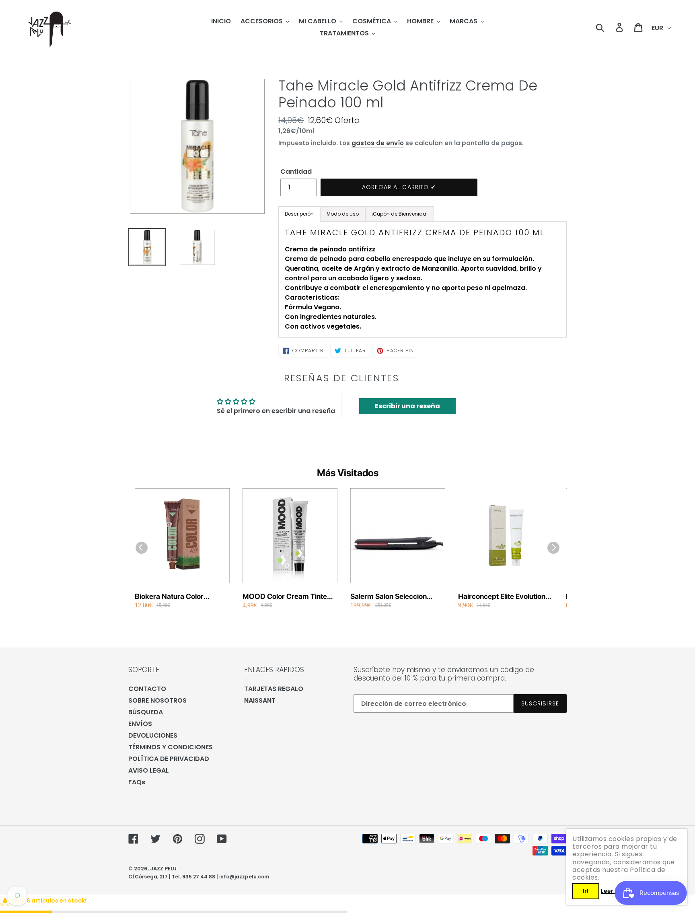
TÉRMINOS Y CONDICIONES (170, 747)
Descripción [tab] (299, 213)
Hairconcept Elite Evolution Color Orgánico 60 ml (501, 596)
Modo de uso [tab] (343, 213)
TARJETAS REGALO (273, 688)
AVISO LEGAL (148, 770)
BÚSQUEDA (145, 712)
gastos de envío (378, 143)
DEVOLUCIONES (152, 735)
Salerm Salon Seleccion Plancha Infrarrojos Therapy (396, 596)
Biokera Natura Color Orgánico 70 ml (169, 596)
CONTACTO (147, 688)
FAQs (136, 782)
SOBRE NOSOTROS (157, 700)
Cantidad (296, 171)
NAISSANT (260, 700)
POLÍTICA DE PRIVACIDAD (168, 758)
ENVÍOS (140, 723)
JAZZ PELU (163, 868)
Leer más (614, 891)
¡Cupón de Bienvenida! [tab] (400, 213)
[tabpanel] (422, 279)
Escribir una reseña (407, 406)
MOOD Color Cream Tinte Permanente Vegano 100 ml (288, 596)
